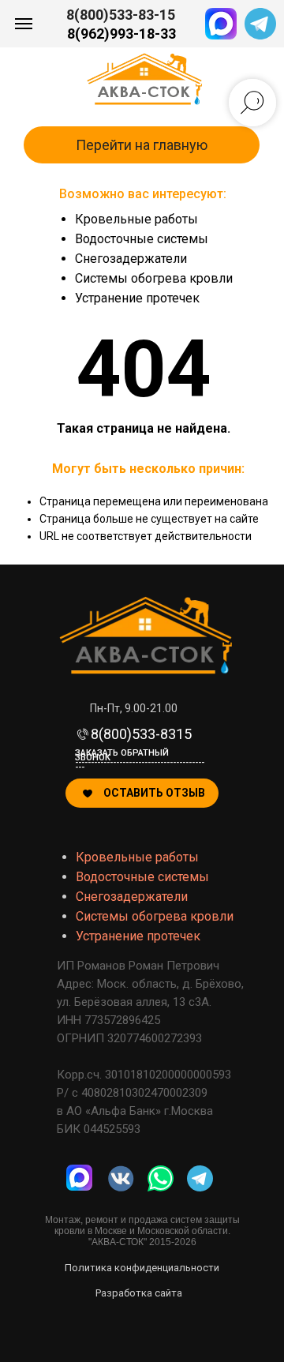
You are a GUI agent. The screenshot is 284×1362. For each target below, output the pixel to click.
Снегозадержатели (131, 258)
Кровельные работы (136, 219)
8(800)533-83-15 (120, 14)
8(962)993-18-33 (121, 33)
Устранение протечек (137, 298)
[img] (161, 1178)
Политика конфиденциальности (142, 1268)
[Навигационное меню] (23, 23)
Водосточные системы (141, 238)
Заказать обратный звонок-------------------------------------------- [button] (139, 760)
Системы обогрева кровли (154, 278)
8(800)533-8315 (141, 734)
